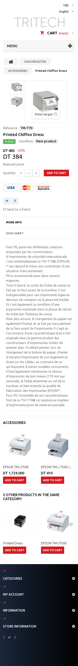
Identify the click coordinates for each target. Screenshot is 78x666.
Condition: (26, 141)
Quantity (9, 173)
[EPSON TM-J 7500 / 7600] (58, 445)
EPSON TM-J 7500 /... (56, 467)
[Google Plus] (15, 637)
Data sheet (15, 233)
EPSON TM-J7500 (16, 467)
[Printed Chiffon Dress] (17, 87)
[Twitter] (9, 637)
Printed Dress (13, 543)
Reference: (10, 128)
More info (14, 222)
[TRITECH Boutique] (40, 22)
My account (13, 594)
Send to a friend (18, 209)
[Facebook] (4, 637)
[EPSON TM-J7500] (58, 522)
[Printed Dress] (20, 522)
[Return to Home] (11, 61)
